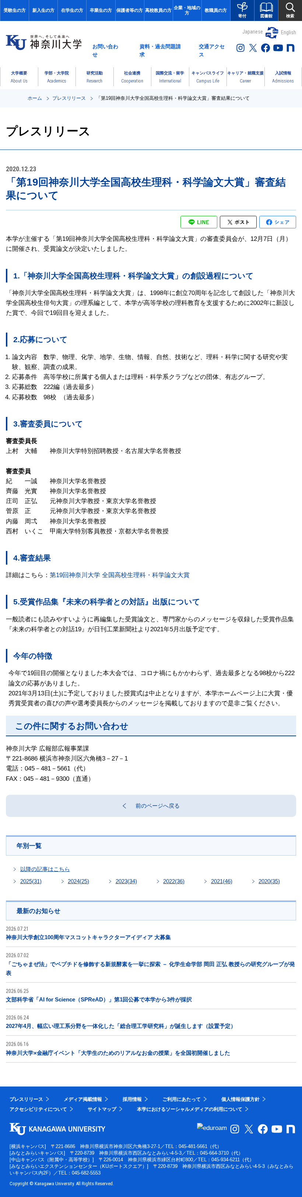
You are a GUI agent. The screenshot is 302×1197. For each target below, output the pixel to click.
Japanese (252, 32)
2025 (31, 881)
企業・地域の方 (187, 10)
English (288, 32)
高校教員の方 (158, 10)
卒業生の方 (101, 10)
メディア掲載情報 (83, 1099)
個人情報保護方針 (240, 1099)
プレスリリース (69, 98)
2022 (174, 881)
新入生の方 (43, 10)
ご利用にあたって (181, 1099)
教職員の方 (216, 10)
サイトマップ (102, 1109)
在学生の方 (72, 10)
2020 (269, 881)
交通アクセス (212, 50)
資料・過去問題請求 (160, 50)
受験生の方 (15, 10)
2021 (221, 881)
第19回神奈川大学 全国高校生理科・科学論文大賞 (120, 575)
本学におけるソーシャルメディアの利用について (189, 1109)
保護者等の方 (129, 10)
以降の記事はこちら (45, 869)
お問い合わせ (105, 50)
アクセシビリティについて (38, 1109)
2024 (78, 881)
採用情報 (132, 1099)
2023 (126, 881)
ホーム (35, 98)
